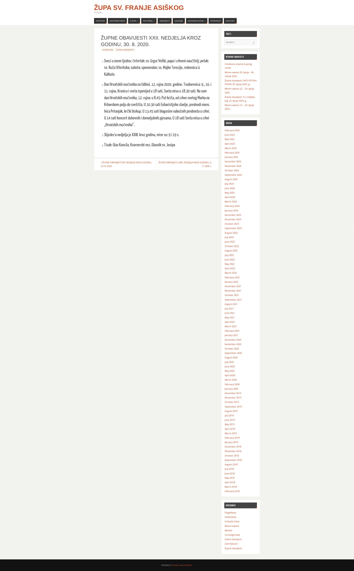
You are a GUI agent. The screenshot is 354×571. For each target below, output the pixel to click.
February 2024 (232, 206)
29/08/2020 (107, 49)
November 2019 (233, 397)
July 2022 (229, 255)
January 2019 (231, 442)
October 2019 (232, 402)
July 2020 (229, 362)
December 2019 (233, 393)
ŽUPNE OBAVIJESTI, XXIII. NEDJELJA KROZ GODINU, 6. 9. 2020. (185, 164)
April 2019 (230, 428)
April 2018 (230, 482)
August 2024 (231, 179)
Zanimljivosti (231, 543)
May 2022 (230, 264)
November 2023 (233, 219)
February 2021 (232, 330)
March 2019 (231, 433)
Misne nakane (232, 526)
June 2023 (230, 241)
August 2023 (231, 232)
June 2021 (230, 312)
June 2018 (230, 473)
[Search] (253, 42)
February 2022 (232, 277)
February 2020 (232, 384)
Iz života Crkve (232, 521)
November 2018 (233, 451)
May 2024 (230, 192)
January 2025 (231, 157)
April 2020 (230, 375)
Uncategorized (232, 534)
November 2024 (233, 166)
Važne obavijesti (233, 539)
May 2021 (230, 317)
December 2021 (233, 286)
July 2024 (229, 183)
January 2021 (231, 335)
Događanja (230, 512)
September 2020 (233, 353)
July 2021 (229, 308)
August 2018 (231, 464)
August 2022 (231, 250)
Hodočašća (230, 517)
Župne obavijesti (125, 49)
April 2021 (230, 321)
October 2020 (232, 348)
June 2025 (230, 134)
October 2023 (232, 223)
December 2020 (233, 339)
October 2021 (232, 295)
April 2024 (230, 197)
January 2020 (231, 388)
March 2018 (231, 486)
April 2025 (230, 143)
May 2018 (230, 477)
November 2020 (233, 344)
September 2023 (233, 228)
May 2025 (230, 139)
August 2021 (231, 304)
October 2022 (232, 246)
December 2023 (233, 215)
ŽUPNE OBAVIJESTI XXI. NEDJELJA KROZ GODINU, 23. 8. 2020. (126, 164)
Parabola (176, 565)
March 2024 (231, 201)
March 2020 (231, 379)
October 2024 (232, 170)
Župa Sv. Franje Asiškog (139, 8)
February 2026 (232, 130)
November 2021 (233, 290)
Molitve (228, 530)
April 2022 (230, 268)
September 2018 (233, 460)
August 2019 (231, 411)
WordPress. (188, 565)
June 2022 (230, 259)
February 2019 (232, 437)
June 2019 (230, 419)
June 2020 (230, 366)
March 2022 (231, 272)
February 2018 (232, 491)
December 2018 (233, 446)
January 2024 (231, 210)
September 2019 (233, 406)
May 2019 (230, 424)
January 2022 (231, 281)
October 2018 (232, 455)
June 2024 (230, 188)
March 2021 (231, 326)
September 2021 (233, 299)
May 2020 (230, 370)
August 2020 (231, 357)
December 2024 (233, 161)
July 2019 (229, 415)
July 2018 (229, 468)
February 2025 (232, 152)
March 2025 (231, 148)
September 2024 (233, 174)
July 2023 (229, 237)
